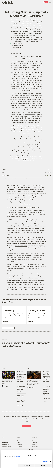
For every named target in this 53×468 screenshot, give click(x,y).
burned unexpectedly (35, 103)
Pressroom (19, 446)
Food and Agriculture (6, 446)
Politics (10, 349)
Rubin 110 (19, 53)
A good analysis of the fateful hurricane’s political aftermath (26, 344)
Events (33, 438)
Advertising (34, 442)
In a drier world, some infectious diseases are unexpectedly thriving (47, 388)
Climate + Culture (47, 172)
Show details (46, 461)
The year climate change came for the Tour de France (8, 381)
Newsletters (34, 437)
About (18, 437)
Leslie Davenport (20, 381)
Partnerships (19, 444)
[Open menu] (50, 2)
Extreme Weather (5, 444)
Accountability (5, 442)
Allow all (43, 465)
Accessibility (35, 446)
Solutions (4, 440)
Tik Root (6, 386)
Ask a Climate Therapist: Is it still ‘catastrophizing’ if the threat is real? (21, 399)
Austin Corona (46, 381)
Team (18, 438)
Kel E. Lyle (45, 401)
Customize (25, 465)
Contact (18, 440)
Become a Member (36, 440)
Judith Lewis (4, 165)
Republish (34, 444)
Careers (18, 442)
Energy (3, 437)
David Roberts (5, 349)
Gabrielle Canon (30, 387)
